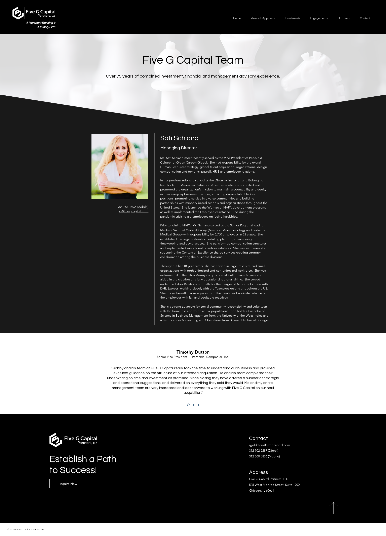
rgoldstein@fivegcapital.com (269, 445)
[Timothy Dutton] (188, 405)
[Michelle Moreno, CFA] (193, 405)
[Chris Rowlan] (198, 405)
